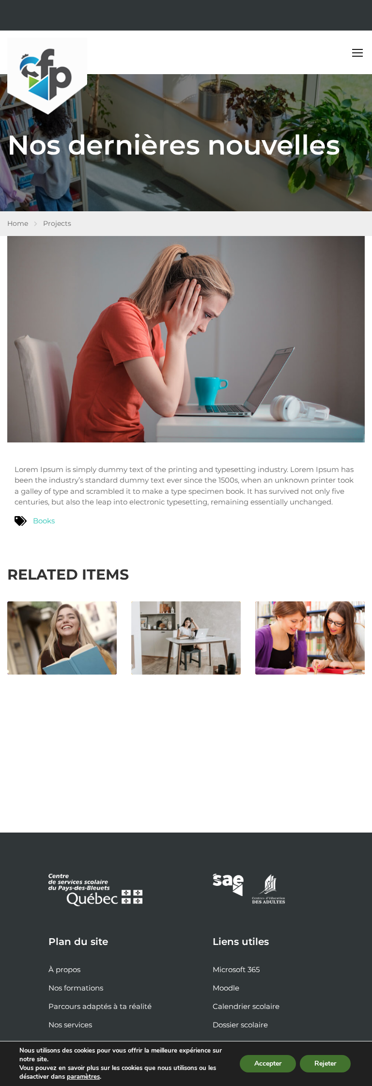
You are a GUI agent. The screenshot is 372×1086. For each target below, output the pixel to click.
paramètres (83, 1076)
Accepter (267, 1063)
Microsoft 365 (236, 969)
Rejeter (325, 1063)
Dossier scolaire (240, 1024)
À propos (64, 969)
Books (44, 520)
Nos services (70, 1024)
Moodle (226, 987)
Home (17, 223)
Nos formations (75, 987)
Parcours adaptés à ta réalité (100, 1006)
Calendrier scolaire (246, 1006)
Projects (57, 223)
